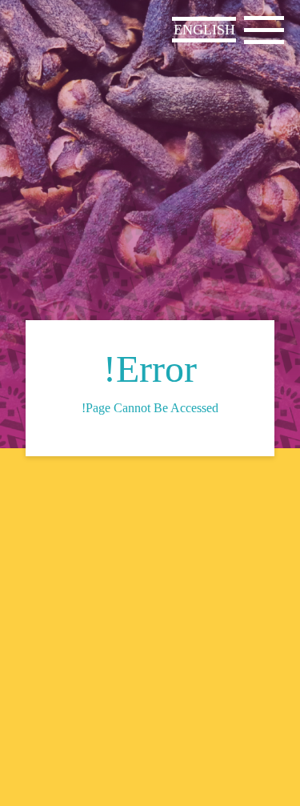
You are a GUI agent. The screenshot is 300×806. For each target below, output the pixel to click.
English (204, 30)
